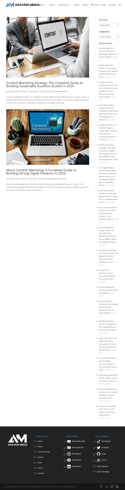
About (41, 5)
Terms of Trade (44, 452)
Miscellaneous (61, 91)
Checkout (112, 5)
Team (40, 462)
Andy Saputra (102, 466)
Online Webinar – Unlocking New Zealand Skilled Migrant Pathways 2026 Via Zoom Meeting (108, 307)
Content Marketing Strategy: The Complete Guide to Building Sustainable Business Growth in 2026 (44, 84)
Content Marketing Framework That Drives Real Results (108, 290)
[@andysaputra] (69, 448)
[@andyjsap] (69, 454)
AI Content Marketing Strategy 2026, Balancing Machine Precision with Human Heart (108, 364)
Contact (85, 5)
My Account (64, 5)
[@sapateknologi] (69, 442)
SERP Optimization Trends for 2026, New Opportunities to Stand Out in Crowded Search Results (108, 196)
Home (33, 5)
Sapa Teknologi (103, 471)
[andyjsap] (98, 448)
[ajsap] (98, 454)
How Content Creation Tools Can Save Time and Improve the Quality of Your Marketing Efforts (108, 213)
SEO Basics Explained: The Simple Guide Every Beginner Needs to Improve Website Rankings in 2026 (108, 256)
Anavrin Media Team (17, 91)
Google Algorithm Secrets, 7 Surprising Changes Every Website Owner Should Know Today (108, 71)
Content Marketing (47, 91)
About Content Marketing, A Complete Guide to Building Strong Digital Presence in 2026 (41, 171)
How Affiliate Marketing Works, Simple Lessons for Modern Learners (108, 378)
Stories (40, 457)
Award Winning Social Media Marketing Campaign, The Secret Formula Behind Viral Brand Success (108, 344)
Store (51, 5)
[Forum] (98, 461)
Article (76, 5)
